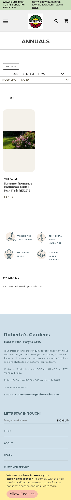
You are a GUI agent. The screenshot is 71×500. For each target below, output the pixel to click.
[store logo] (35, 21)
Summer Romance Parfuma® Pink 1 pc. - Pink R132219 (18, 187)
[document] (36, 485)
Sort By (18, 73)
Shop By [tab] (11, 66)
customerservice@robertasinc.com (36, 394)
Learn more (49, 485)
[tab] (35, 80)
